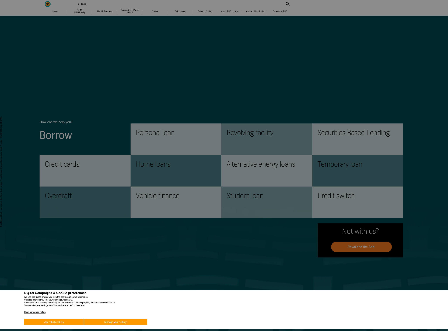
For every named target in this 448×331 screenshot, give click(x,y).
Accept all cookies (54, 321)
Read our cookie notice (35, 312)
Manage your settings (115, 321)
